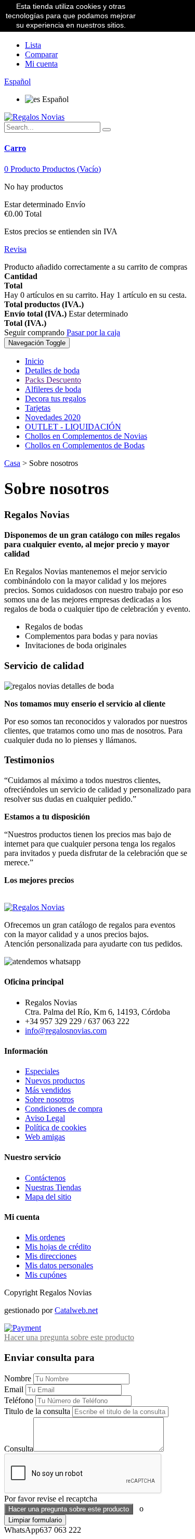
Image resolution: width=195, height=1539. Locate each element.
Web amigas (45, 1136)
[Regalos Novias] (34, 116)
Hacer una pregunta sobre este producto (69, 1337)
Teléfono (18, 1400)
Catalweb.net (76, 1310)
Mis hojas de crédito (58, 1246)
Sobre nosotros (49, 1099)
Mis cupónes (46, 1274)
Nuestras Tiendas (53, 1187)
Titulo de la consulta (37, 1411)
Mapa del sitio (48, 1196)
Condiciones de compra (63, 1108)
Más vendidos (48, 1090)
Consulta (18, 1448)
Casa (12, 463)
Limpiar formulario (35, 1520)
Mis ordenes (45, 1237)
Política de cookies (55, 1127)
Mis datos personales (59, 1265)
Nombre (17, 1378)
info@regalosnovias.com (66, 1030)
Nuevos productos (55, 1080)
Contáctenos (45, 1178)
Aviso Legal (45, 1118)
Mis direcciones (50, 1256)
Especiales (42, 1071)
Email (13, 1389)
